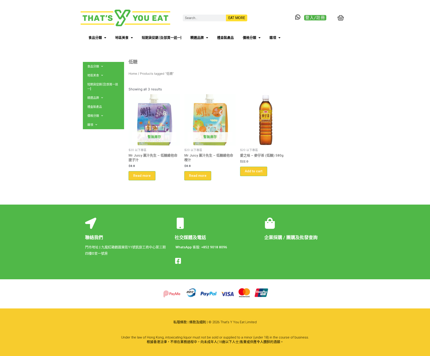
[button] (315, 17)
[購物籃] (340, 18)
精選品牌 (197, 38)
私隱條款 (180, 322)
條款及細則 (197, 322)
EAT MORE (236, 18)
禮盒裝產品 (225, 38)
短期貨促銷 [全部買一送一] (161, 38)
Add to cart (253, 171)
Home (133, 73)
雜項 (272, 38)
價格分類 (249, 38)
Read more (142, 176)
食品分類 (95, 38)
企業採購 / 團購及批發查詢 (291, 237)
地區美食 (122, 38)
